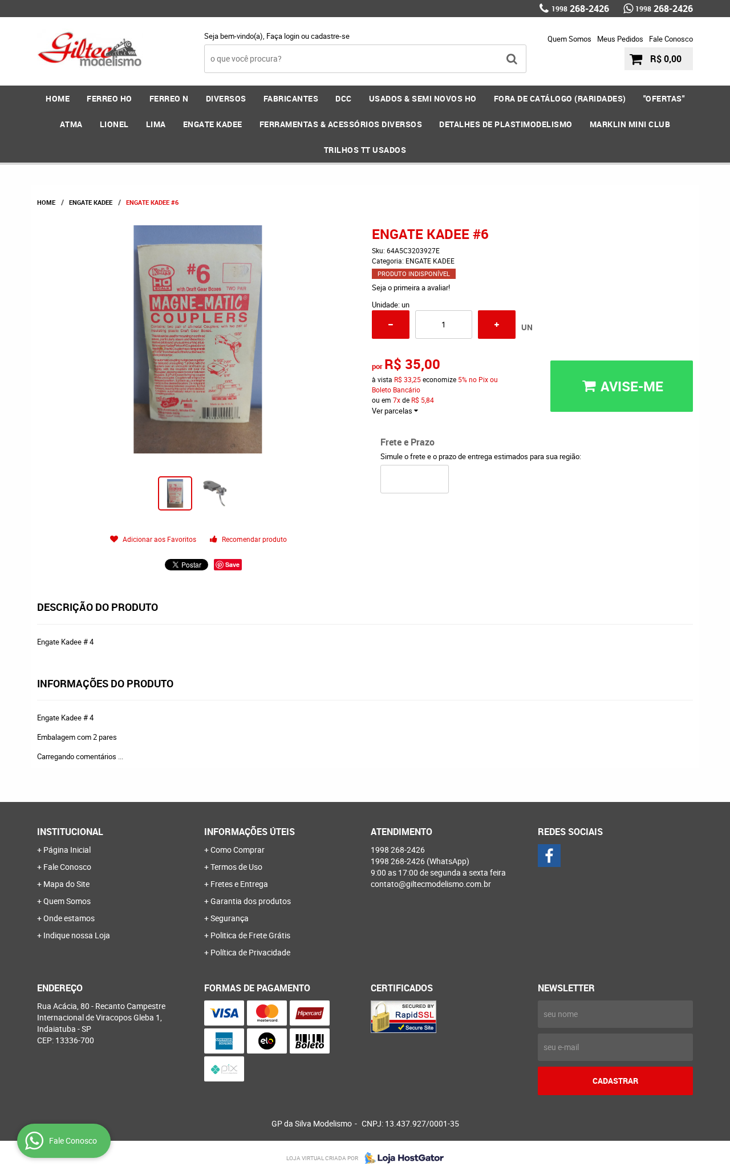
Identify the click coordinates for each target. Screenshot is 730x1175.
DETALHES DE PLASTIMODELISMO (506, 124)
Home (58, 98)
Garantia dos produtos (250, 901)
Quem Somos (569, 39)
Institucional (70, 831)
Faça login (282, 36)
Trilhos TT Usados (365, 149)
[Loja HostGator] (401, 1158)
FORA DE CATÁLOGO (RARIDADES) (560, 98)
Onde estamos (69, 918)
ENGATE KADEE (212, 124)
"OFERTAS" (664, 98)
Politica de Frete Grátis (250, 935)
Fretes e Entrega (239, 883)
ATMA (71, 124)
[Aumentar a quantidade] (497, 324)
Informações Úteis (249, 831)
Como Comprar (237, 849)
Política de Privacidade (250, 952)
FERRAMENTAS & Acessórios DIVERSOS (341, 124)
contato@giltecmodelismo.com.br (431, 883)
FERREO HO (109, 98)
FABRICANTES (291, 98)
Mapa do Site (66, 883)
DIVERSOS (226, 98)
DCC (343, 98)
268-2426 (580, 8)
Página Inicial (67, 849)
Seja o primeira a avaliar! (411, 287)
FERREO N (169, 98)
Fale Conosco (671, 39)
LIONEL (114, 124)
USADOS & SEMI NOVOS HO (423, 98)
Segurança (229, 918)
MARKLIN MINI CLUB (630, 124)
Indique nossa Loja (76, 935)
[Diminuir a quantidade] (390, 324)
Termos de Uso (236, 866)
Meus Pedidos (620, 39)
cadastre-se (330, 36)
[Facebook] (549, 855)
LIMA (156, 124)
